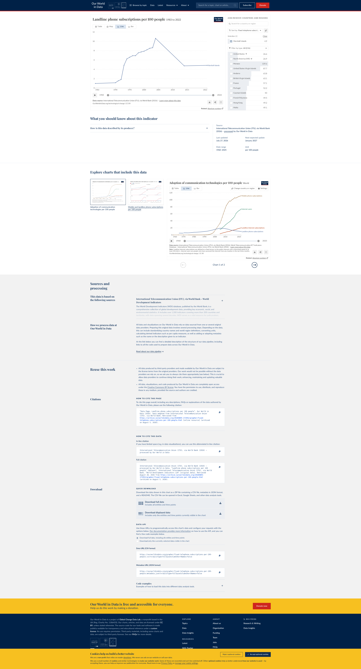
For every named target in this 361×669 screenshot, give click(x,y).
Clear (265, 36)
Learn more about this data (170, 101)
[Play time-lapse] (95, 95)
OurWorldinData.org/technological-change (109, 103)
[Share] (215, 102)
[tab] (98, 27)
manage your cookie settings (186, 663)
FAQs (134, 634)
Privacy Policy (166, 663)
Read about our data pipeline (148, 352)
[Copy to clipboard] (216, 412)
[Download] (209, 102)
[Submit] (235, 5)
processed (228, 131)
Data (152, 5)
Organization (218, 628)
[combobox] (217, 5)
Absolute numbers (214, 108)
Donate (262, 5)
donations (127, 658)
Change (244, 188)
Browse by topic (140, 5)
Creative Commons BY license (160, 387)
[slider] (108, 95)
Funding (216, 633)
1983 (101, 95)
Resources (170, 5)
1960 (178, 241)
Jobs (215, 642)
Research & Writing (252, 623)
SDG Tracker (187, 648)
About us (217, 623)
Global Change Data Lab (129, 620)
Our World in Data (98, 5)
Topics (185, 623)
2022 (219, 95)
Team (215, 638)
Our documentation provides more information (170, 531)
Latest (160, 5)
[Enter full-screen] (221, 102)
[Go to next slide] (254, 265)
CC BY (128, 103)
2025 (265, 241)
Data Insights (188, 633)
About (184, 5)
